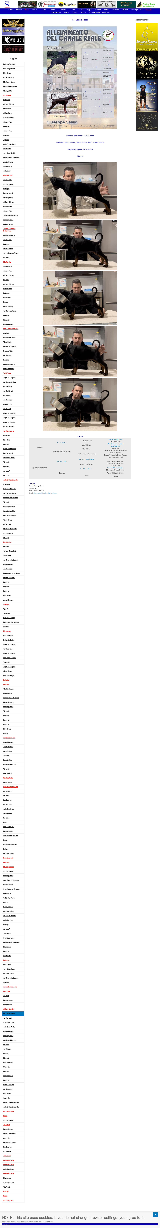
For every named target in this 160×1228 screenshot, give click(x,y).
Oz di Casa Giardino (86, 469)
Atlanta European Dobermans (9, 230)
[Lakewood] (86, 4)
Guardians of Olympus (11, 880)
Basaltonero (7, 206)
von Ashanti (7, 1018)
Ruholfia (6, 680)
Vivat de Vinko (8, 778)
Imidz (5, 822)
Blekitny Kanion (8, 867)
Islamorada (7, 947)
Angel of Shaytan (9, 378)
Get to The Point (8, 898)
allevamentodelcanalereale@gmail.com (45, 493)
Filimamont (7, 631)
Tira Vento (7, 1187)
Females (63, 10)
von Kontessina (8, 77)
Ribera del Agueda (9, 1142)
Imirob (5, 302)
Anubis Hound (8, 162)
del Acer (6, 796)
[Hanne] (13, 31)
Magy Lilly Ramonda (10, 86)
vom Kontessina (8, 827)
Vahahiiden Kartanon (10, 215)
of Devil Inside (8, 249)
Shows (34, 10)
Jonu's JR (6, 471)
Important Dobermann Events (99, 12)
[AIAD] (47, 4)
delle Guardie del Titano (11, 157)
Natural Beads (8, 224)
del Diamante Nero (9, 382)
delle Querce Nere (9, 144)
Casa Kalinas (7, 386)
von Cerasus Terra (9, 311)
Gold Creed (7, 965)
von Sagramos (8, 184)
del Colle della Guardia (10, 560)
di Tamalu (6, 435)
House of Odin (8, 351)
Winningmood (8, 197)
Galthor (5, 902)
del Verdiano (7, 355)
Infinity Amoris (8, 324)
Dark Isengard (8, 1062)
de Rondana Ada (9, 235)
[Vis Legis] (13, 40)
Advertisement (56, 12)
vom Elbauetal (8, 635)
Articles (106, 10)
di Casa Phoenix (8, 426)
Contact (74, 12)
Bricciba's (6, 991)
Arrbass (6, 756)
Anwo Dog (6, 1138)
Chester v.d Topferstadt (86, 459)
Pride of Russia (8, 1160)
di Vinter (6, 627)
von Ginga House (9, 506)
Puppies (89, 10)
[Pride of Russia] (145, 4)
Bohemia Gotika (8, 640)
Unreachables (8, 1129)
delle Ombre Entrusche (11, 1102)
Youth (73, 10)
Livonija (5, 925)
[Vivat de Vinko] (106, 4)
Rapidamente (8, 831)
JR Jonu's (6, 1125)
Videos (66, 12)
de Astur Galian (8, 853)
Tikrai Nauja (7, 342)
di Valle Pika (7, 122)
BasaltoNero (7, 760)
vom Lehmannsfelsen (10, 253)
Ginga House (7, 520)
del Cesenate (7, 400)
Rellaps (5, 849)
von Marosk (7, 297)
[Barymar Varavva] (147, 65)
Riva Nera (6, 440)
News (27, 10)
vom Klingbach (8, 1200)
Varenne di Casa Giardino (115, 468)
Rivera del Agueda (9, 346)
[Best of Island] (13, 49)
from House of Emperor (11, 889)
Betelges (6, 126)
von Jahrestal (8, 533)
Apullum (6, 135)
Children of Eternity (10, 529)
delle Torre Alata (9, 1027)
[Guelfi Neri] (66, 4)
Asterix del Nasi (62, 443)
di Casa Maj (7, 409)
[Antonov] (147, 95)
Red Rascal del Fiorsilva (115, 444)
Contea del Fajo (8, 1085)
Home (10, 10)
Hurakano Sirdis (8, 369)
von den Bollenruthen (10, 498)
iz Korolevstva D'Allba (10, 787)
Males (53, 10)
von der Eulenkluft (9, 551)
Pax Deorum (7, 800)
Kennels (98, 10)
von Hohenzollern (9, 338)
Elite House (7, 73)
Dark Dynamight (8, 675)
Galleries (125, 10)
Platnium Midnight (9, 515)
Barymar (6, 582)
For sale (80, 10)
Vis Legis (6, 320)
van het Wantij (8, 884)
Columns (116, 10)
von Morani (7, 95)
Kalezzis (6, 280)
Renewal (6, 360)
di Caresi (6, 257)
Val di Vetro (7, 149)
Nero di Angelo (8, 858)
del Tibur (6, 475)
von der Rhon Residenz (11, 698)
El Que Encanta (8, 1111)
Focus (5, 840)
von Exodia (7, 1151)
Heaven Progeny (9, 364)
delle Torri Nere (8, 809)
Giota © (83, 12)
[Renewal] (27, 4)
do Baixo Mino (8, 175)
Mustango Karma (9, 82)
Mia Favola (7, 262)
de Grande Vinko (9, 458)
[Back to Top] (155, 1214)
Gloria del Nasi (115, 446)
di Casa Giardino (8, 1009)
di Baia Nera (7, 113)
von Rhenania (8, 1076)
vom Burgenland (9, 69)
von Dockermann (9, 738)
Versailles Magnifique (10, 836)
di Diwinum (7, 171)
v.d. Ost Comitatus (9, 493)
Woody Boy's (7, 813)
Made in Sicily (8, 306)
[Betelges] (126, 4)
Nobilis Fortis (7, 289)
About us (19, 10)
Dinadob (6, 547)
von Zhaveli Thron (9, 658)
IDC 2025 (149, 10)
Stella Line (6, 1067)
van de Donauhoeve (10, 844)
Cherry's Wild (7, 91)
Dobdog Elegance (9, 64)
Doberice (6, 960)
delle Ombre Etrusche (10, 480)
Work (44, 10)
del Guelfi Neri (8, 391)
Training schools (136, 10)
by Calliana (7, 893)
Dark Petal (6, 100)
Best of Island (8, 193)
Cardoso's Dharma (9, 449)
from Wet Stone (8, 117)
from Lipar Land (8, 938)
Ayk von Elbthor (62, 461)
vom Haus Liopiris (9, 153)
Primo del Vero (8, 702)
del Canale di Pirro (9, 916)
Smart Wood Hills (9, 511)
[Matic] (13, 23)
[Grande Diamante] (147, 121)
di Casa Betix (7, 804)
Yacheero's (7, 933)
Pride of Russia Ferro (115, 439)
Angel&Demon (8, 600)
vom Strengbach (9, 969)
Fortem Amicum (9, 578)
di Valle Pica (7, 131)
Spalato (6, 609)
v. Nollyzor (6, 484)
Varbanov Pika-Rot (9, 489)
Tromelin (6, 662)
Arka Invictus (7, 166)
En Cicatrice (7, 109)
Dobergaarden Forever (11, 622)
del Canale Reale (9, 1013)
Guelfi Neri (6, 1098)
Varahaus (6, 613)
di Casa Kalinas (8, 104)
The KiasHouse (8, 689)
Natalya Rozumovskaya (11, 573)
